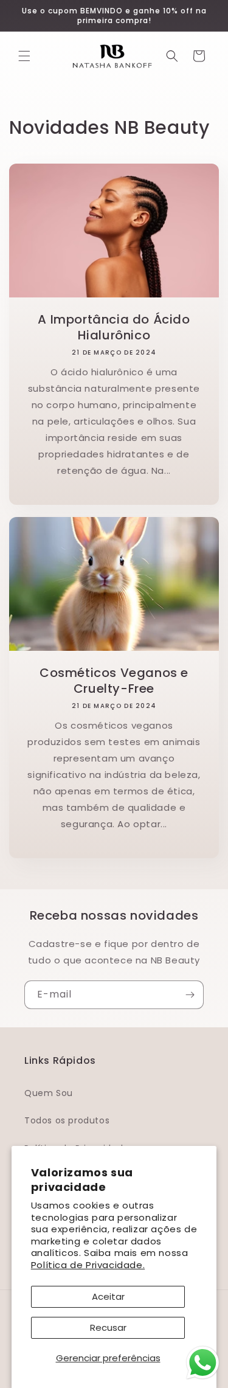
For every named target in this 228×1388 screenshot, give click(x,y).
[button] (24, 56)
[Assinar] (189, 994)
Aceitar (108, 1296)
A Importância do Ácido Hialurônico (114, 327)
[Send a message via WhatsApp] (203, 1363)
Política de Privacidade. (88, 1264)
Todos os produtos (66, 1120)
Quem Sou (48, 1093)
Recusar (108, 1327)
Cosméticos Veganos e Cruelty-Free (114, 680)
